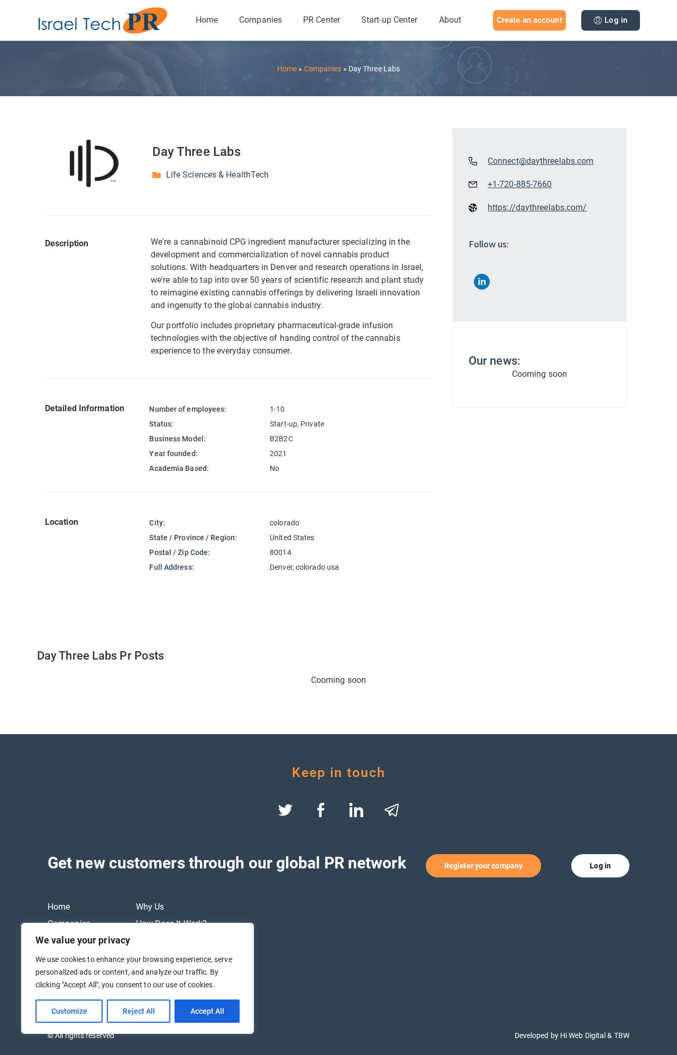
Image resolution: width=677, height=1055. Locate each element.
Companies (260, 20)
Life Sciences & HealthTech (217, 175)
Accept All (207, 1011)
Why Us (150, 907)
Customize (69, 1011)
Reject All (139, 1011)
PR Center (321, 20)
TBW (621, 1035)
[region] (137, 978)
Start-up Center (389, 20)
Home (207, 20)
